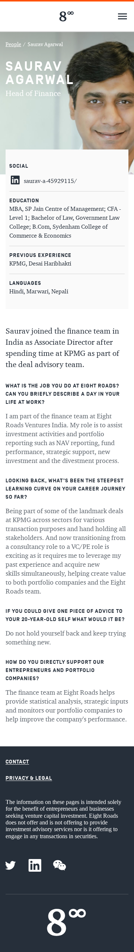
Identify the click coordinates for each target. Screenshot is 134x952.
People (13, 44)
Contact (17, 762)
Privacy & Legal (29, 778)
